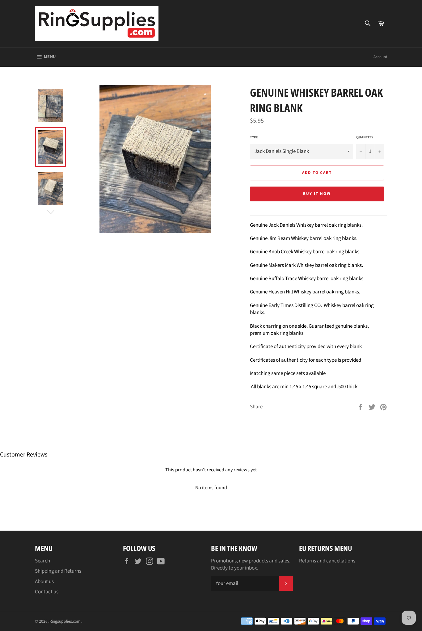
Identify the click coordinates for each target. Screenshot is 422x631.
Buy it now (317, 193)
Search (42, 561)
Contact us (46, 591)
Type (254, 137)
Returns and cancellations (327, 561)
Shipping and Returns (58, 571)
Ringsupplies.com (65, 621)
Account (380, 57)
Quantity (364, 137)
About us (44, 581)
